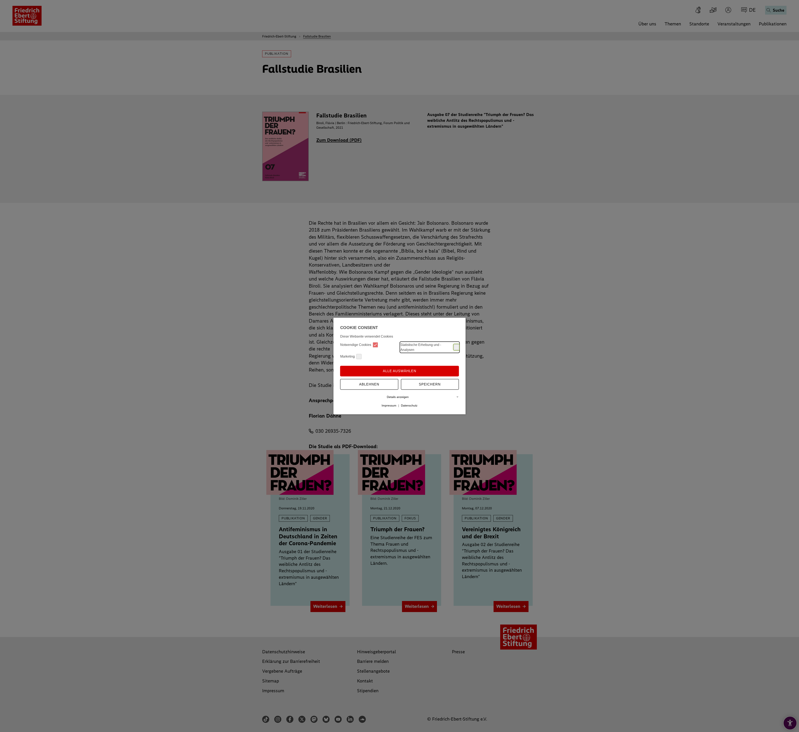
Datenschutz (409, 405)
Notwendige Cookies (355, 345)
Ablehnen (369, 384)
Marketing (347, 356)
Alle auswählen (399, 371)
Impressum (389, 405)
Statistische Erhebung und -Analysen (420, 347)
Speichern (430, 384)
